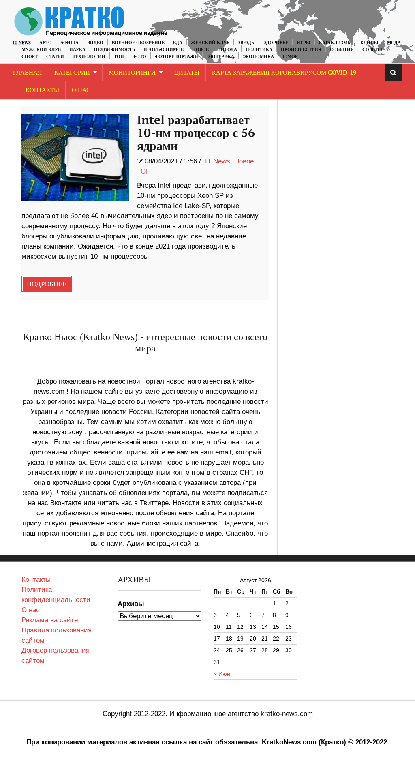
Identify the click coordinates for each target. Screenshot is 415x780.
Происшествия (301, 49)
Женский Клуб (210, 42)
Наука (77, 49)
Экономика (258, 56)
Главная (27, 73)
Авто (45, 42)
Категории (72, 73)
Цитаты (186, 73)
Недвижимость (114, 49)
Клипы (369, 42)
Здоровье (276, 42)
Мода (394, 42)
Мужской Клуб (41, 49)
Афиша (69, 42)
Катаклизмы (335, 42)
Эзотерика (220, 56)
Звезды (247, 42)
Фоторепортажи (176, 56)
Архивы (131, 604)
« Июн (222, 674)
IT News (22, 42)
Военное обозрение (138, 42)
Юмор (290, 56)
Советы (372, 49)
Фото (139, 56)
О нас (30, 610)
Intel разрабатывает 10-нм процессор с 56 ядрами (196, 133)
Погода (227, 49)
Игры (303, 42)
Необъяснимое (163, 49)
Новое (200, 49)
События (342, 49)
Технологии (89, 56)
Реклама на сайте (49, 620)
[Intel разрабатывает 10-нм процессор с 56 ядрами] (75, 157)
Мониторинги (132, 73)
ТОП (119, 56)
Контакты (42, 90)
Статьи (55, 56)
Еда (177, 42)
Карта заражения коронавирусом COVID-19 (284, 73)
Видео (95, 42)
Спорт (29, 56)
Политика (259, 49)
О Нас (81, 90)
